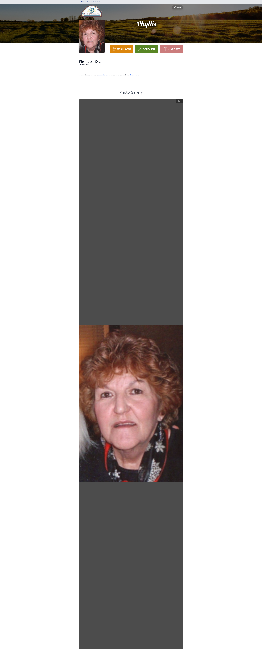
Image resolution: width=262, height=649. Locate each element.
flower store (134, 75)
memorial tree (103, 75)
